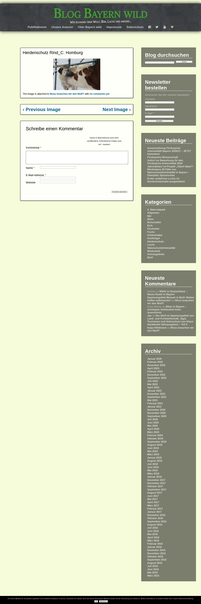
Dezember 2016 (156, 515)
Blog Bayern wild (101, 13)
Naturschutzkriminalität (161, 247)
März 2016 (153, 540)
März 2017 (153, 505)
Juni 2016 (153, 531)
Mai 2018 (152, 470)
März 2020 (153, 432)
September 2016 (156, 521)
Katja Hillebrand (156, 327)
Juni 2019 (153, 448)
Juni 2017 (153, 496)
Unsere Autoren (62, 27)
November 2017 (156, 483)
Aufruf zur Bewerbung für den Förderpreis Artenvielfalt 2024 (165, 162)
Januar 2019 (154, 457)
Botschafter (154, 222)
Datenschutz (135, 27)
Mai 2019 (152, 451)
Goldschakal (154, 235)
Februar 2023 (155, 371)
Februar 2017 (155, 508)
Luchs (151, 244)
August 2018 (154, 460)
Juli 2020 (152, 419)
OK (96, 601)
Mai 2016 (152, 534)
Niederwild (153, 251)
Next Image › (117, 109)
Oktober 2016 (155, 518)
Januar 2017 (154, 511)
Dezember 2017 (156, 480)
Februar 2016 (155, 543)
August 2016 (154, 524)
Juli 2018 (152, 464)
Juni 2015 (153, 569)
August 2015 (154, 562)
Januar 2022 (154, 390)
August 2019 (154, 444)
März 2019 (153, 454)
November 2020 (156, 412)
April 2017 (153, 502)
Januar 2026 (154, 358)
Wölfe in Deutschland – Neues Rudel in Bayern (167, 293)
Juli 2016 (152, 527)
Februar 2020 (155, 435)
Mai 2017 (152, 499)
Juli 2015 (152, 566)
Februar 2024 (155, 361)
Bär (149, 216)
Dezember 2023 (156, 365)
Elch (150, 225)
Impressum (114, 27)
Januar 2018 (154, 476)
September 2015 (156, 559)
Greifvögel (153, 238)
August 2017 (154, 492)
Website (30, 182)
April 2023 (153, 368)
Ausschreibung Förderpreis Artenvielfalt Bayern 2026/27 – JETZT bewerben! (169, 151)
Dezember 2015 (156, 550)
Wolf (150, 257)
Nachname (151, 106)
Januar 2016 (154, 547)
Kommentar (33, 147)
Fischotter (153, 228)
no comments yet (99, 93)
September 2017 (156, 489)
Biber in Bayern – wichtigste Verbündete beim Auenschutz (166, 309)
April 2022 (153, 387)
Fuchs (151, 232)
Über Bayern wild (90, 27)
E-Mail (149, 113)
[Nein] (198, 600)
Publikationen (37, 27)
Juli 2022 (152, 381)
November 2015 (156, 553)
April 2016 (153, 537)
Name (30, 167)
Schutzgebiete (155, 254)
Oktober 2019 (155, 438)
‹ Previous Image (42, 109)
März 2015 (153, 575)
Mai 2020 (152, 425)
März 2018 (153, 473)
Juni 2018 (153, 467)
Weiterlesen (103, 601)
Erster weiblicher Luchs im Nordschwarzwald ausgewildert (166, 180)
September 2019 (156, 441)
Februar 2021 (155, 403)
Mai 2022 (152, 384)
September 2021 (156, 397)
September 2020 (156, 416)
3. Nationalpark (156, 209)
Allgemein (153, 212)
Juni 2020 (153, 422)
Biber (150, 219)
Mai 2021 (152, 400)
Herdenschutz (155, 241)
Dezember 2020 (156, 409)
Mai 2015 (152, 572)
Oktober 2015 (155, 556)
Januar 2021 (154, 406)
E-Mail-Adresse (36, 175)
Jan (149, 315)
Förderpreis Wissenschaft (162, 157)
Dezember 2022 (156, 374)
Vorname (150, 99)
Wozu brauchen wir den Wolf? (67, 93)
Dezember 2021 (156, 393)
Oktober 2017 (155, 486)
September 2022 (156, 377)
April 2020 (153, 428)
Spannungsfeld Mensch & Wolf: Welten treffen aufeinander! (170, 299)
